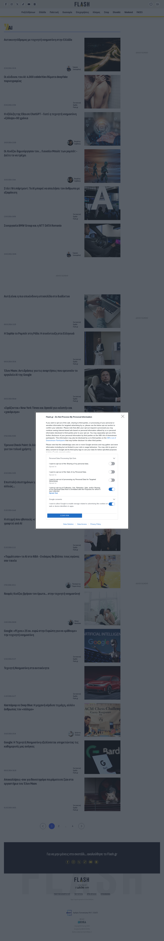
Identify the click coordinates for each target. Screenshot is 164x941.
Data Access (82, 524)
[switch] (112, 463)
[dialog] (82, 470)
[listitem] (82, 458)
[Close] (123, 417)
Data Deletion (68, 524)
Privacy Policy (95, 524)
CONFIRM (64, 515)
